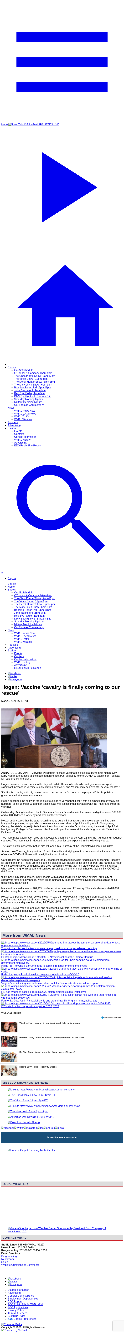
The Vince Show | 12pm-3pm (30, 378)
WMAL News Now (24, 410)
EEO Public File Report (27, 445)
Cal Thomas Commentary (29, 405)
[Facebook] (14, 673)
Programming (9, 1256)
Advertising (14, 425)
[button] (62, 1027)
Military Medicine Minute (28, 402)
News (11, 407)
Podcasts (13, 422)
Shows (12, 367)
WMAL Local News (25, 413)
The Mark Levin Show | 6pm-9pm (33, 384)
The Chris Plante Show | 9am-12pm (34, 376)
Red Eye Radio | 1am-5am (29, 393)
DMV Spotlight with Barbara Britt (32, 396)
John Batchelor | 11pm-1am (30, 390)
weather (62, 1222)
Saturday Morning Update (29, 399)
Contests (19, 434)
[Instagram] (15, 679)
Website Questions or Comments (20, 1265)
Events (18, 431)
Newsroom (7, 1259)
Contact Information (25, 436)
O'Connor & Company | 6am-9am (33, 373)
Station (12, 428)
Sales (4, 1262)
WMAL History (22, 439)
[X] (12, 676)
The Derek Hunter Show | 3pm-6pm (34, 381)
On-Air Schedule (23, 370)
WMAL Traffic (21, 416)
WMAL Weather (23, 419)
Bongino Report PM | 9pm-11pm (32, 387)
